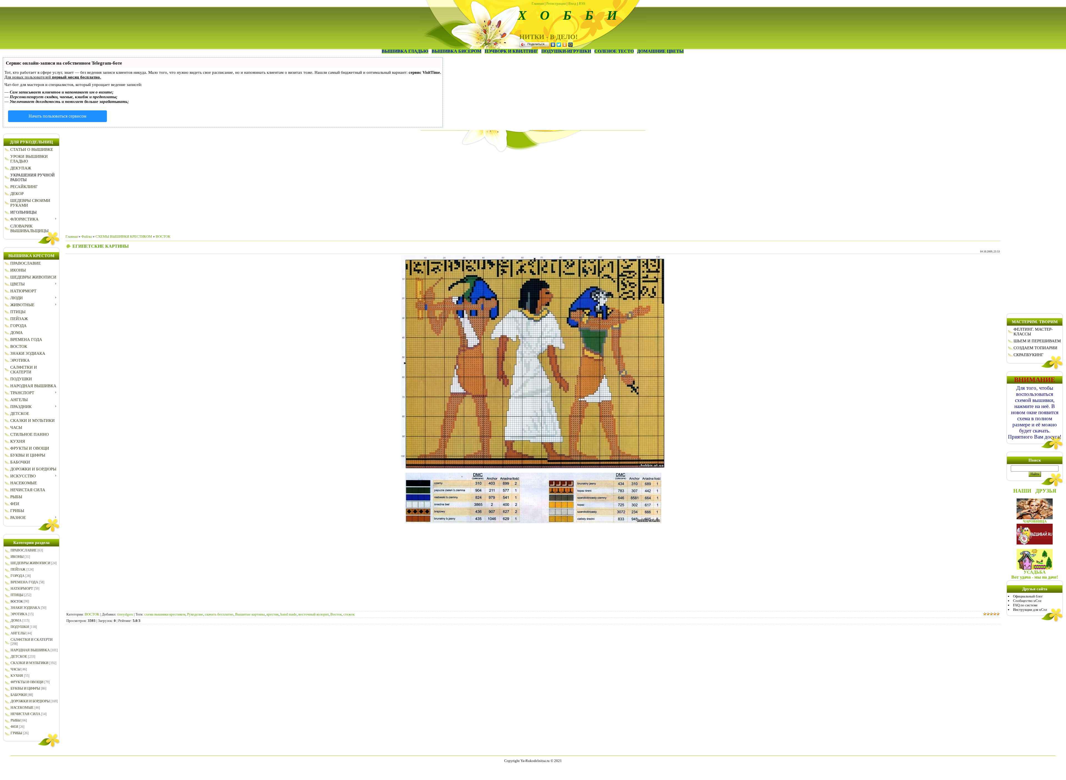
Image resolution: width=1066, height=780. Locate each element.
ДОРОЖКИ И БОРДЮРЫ (30, 701)
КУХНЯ (17, 675)
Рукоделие (195, 614)
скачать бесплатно (219, 614)
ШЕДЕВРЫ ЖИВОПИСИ (30, 563)
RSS (582, 3)
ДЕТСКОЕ (19, 656)
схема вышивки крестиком (164, 614)
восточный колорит (313, 614)
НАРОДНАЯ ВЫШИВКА (30, 650)
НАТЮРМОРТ (22, 588)
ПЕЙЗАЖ (18, 569)
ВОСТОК (17, 601)
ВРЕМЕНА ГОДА (24, 582)
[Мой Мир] (571, 44)
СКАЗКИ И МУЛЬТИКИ (29, 663)
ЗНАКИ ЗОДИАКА (25, 608)
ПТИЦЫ (17, 595)
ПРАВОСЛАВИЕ (24, 550)
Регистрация (556, 3)
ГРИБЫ (16, 733)
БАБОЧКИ (19, 695)
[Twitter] (559, 44)
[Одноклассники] (565, 44)
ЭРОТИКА (19, 614)
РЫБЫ (16, 720)
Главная (538, 3)
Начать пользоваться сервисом (57, 116)
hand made (288, 614)
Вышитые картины (250, 614)
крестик (272, 614)
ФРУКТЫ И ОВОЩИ (27, 682)
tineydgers (125, 614)
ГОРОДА (17, 576)
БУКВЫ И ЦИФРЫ (25, 688)
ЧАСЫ (16, 669)
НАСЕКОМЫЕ (22, 707)
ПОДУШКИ (20, 627)
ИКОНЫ (17, 556)
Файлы (86, 236)
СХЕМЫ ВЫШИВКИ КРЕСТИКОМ (123, 236)
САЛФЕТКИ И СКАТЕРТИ (31, 639)
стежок (349, 614)
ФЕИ (14, 727)
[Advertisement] (533, 191)
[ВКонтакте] (553, 44)
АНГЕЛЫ (18, 633)
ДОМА (16, 620)
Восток (336, 614)
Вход (572, 3)
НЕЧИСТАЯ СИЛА (25, 714)
